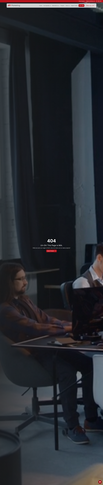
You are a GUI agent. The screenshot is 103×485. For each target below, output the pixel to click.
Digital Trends (74, 5)
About (67, 5)
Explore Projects (50, 250)
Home (40, 5)
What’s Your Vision (90, 5)
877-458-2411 (98, 1)
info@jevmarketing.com (90, 1)
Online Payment (82, 1)
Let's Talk (81, 5)
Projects (62, 5)
